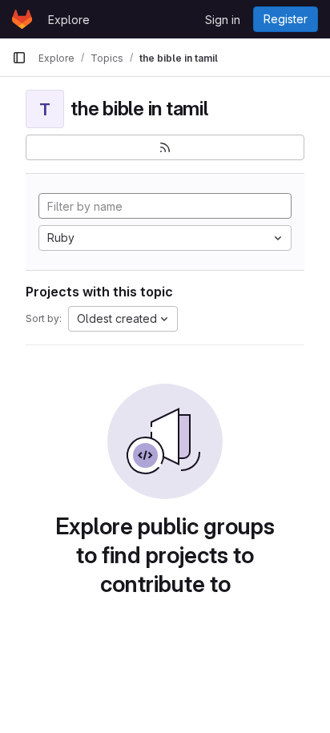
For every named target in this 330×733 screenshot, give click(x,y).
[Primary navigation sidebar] (19, 57)
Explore (69, 19)
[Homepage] (22, 19)
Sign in (222, 19)
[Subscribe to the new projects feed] (165, 147)
